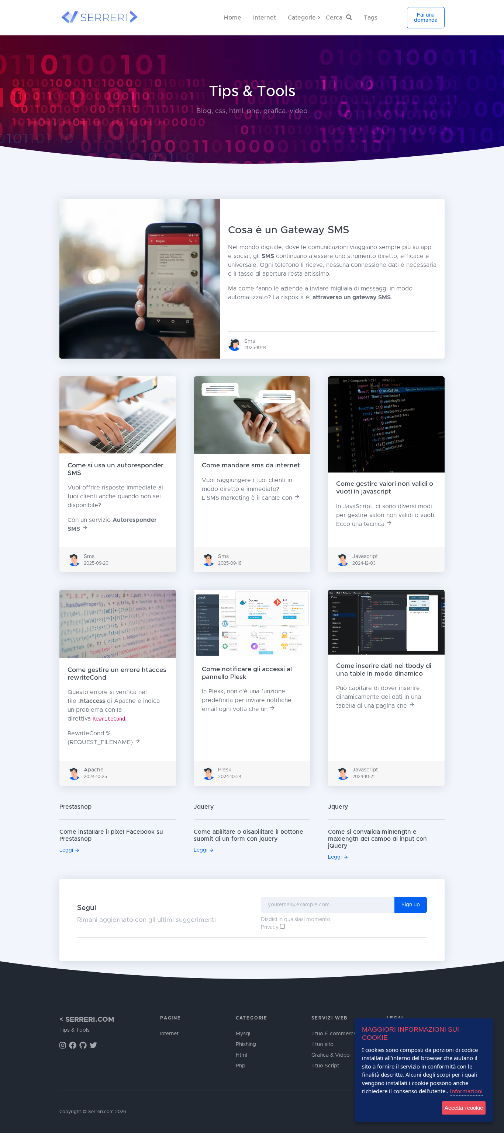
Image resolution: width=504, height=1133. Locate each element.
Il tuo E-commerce (333, 1033)
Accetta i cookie (464, 1108)
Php (240, 1065)
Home (232, 18)
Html (241, 1055)
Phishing (246, 1044)
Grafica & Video (330, 1055)
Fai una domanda (426, 18)
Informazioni (466, 1091)
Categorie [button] (317, 18)
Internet (264, 18)
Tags (370, 18)
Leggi (66, 850)
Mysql (243, 1033)
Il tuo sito (322, 1044)
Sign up (410, 904)
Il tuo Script (325, 1065)
